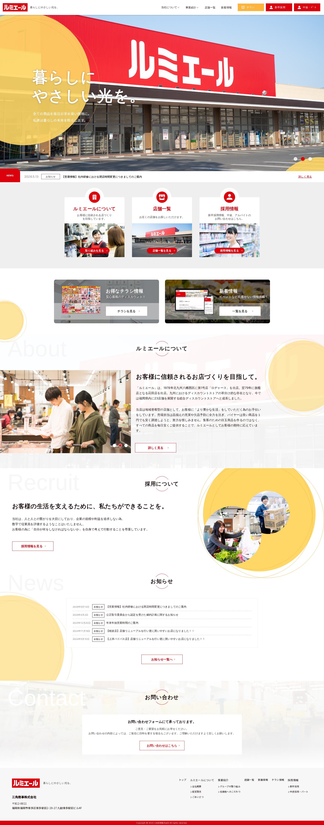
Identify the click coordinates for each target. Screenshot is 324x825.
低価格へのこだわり (230, 791)
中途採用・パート (299, 791)
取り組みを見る (94, 250)
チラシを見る (126, 311)
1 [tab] (295, 159)
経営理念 (196, 791)
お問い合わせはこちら (162, 745)
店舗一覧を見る (162, 250)
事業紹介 (191, 7)
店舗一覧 (210, 7)
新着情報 (226, 7)
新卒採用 (280, 7)
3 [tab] (310, 159)
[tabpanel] (162, 96)
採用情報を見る (229, 250)
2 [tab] (303, 159)
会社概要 (196, 786)
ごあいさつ (198, 796)
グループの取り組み (230, 786)
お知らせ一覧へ (162, 659)
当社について (169, 7)
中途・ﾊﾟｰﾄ (309, 7)
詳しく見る (305, 176)
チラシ (251, 7)
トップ (182, 780)
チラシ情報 (278, 780)
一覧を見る (240, 311)
